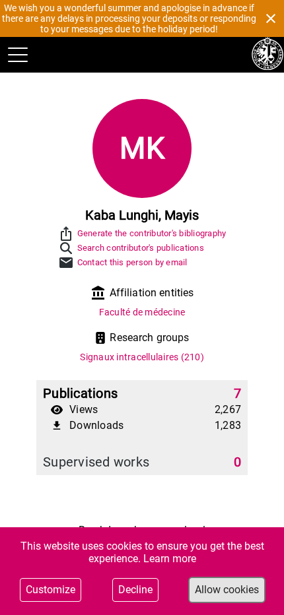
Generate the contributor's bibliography (152, 233)
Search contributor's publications (140, 248)
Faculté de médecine (142, 312)
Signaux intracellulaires (142, 357)
